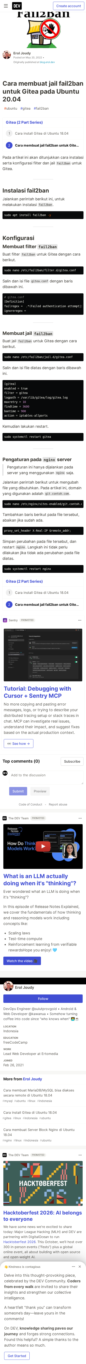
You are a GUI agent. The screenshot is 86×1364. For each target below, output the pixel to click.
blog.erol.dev (47, 62)
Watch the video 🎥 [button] (22, 961)
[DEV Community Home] (17, 6)
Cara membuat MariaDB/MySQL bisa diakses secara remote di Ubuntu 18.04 (38, 1095)
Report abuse (58, 804)
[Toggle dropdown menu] (79, 620)
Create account (68, 6)
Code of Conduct (30, 804)
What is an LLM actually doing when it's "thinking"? (39, 880)
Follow (43, 999)
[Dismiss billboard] (80, 1266)
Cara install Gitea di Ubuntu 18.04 (30, 1115)
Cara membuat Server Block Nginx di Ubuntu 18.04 (39, 1135)
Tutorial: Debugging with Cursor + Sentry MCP (37, 692)
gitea (25, 108)
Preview (40, 791)
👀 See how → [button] (18, 743)
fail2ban (41, 108)
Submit (18, 791)
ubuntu (10, 108)
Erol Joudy (22, 53)
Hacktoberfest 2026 (19, 1242)
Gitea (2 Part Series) (24, 122)
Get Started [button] (17, 1356)
